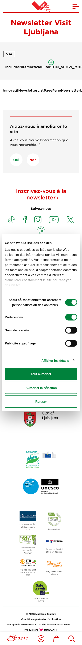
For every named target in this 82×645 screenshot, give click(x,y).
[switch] (71, 317)
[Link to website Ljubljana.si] (41, 419)
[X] (70, 219)
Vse (9, 54)
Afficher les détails (55, 360)
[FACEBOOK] (25, 219)
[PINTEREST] (41, 230)
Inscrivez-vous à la (41, 194)
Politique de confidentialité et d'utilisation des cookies (38, 624)
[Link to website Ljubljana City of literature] (41, 486)
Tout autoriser (41, 374)
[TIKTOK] (11, 219)
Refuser (41, 401)
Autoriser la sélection (41, 387)
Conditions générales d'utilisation (41, 619)
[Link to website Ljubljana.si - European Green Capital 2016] (41, 459)
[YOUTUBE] (54, 219)
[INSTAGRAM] (38, 219)
